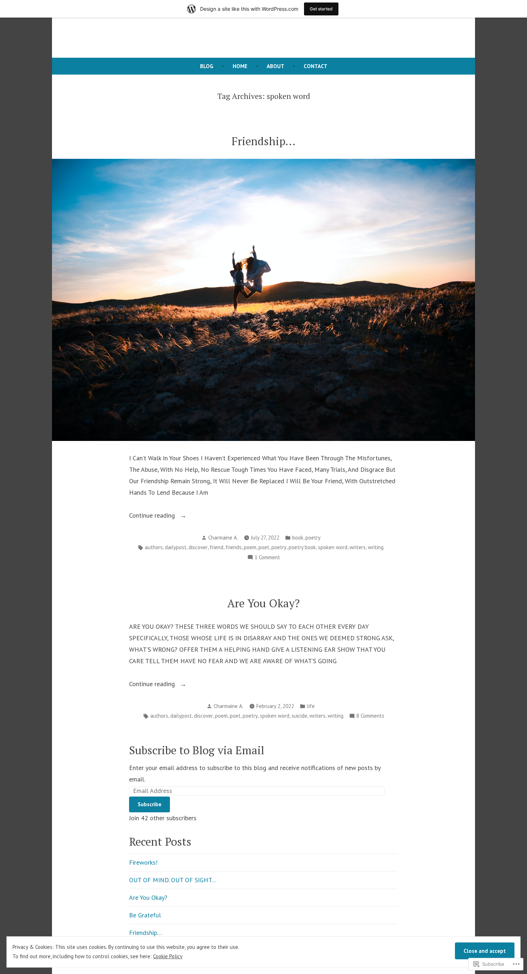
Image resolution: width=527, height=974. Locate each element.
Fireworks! (143, 862)
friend (216, 547)
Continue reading (153, 515)
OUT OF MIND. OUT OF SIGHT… (173, 880)
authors (154, 547)
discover (198, 547)
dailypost (175, 547)
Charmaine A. (223, 537)
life (311, 706)
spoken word (332, 547)
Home (240, 66)
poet (263, 547)
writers (358, 547)
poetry (313, 537)
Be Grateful (145, 915)
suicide (299, 715)
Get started (321, 8)
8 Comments (370, 716)
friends (233, 547)
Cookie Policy (167, 956)
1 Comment (267, 557)
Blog (206, 66)
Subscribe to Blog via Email (196, 750)
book (297, 537)
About (275, 66)
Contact (315, 66)
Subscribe (149, 804)
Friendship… (263, 141)
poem (250, 547)
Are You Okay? (263, 603)
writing (376, 547)
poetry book (302, 547)
